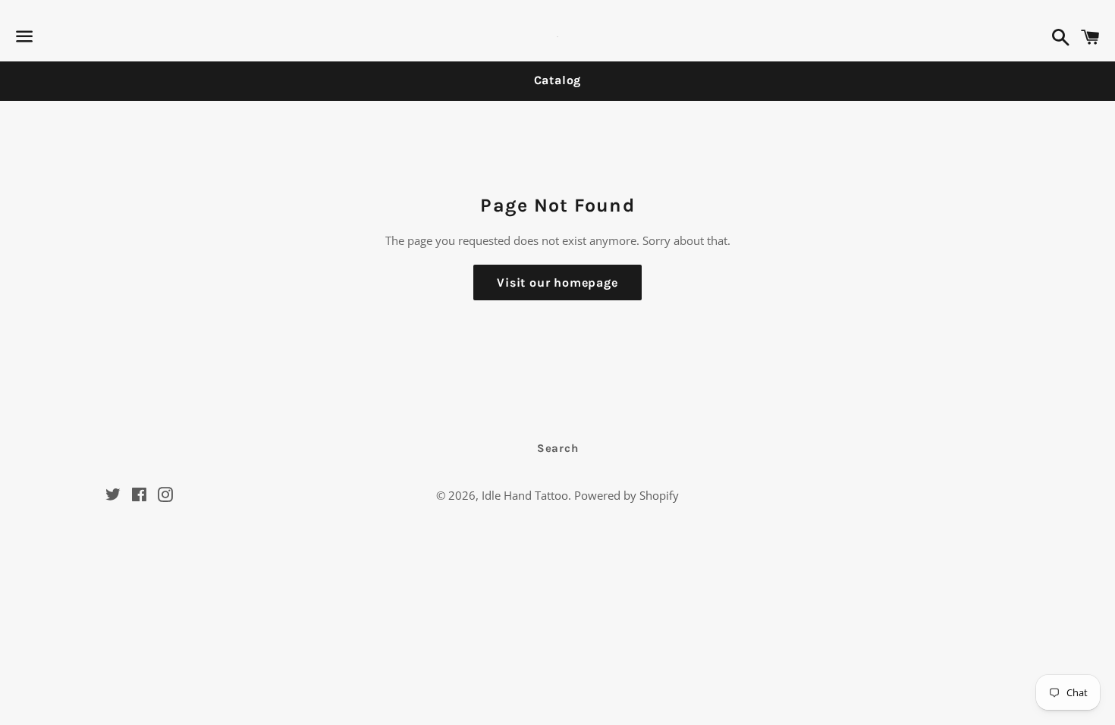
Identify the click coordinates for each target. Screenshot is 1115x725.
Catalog (558, 80)
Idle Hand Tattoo (525, 495)
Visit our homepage (557, 282)
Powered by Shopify (626, 495)
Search (558, 448)
